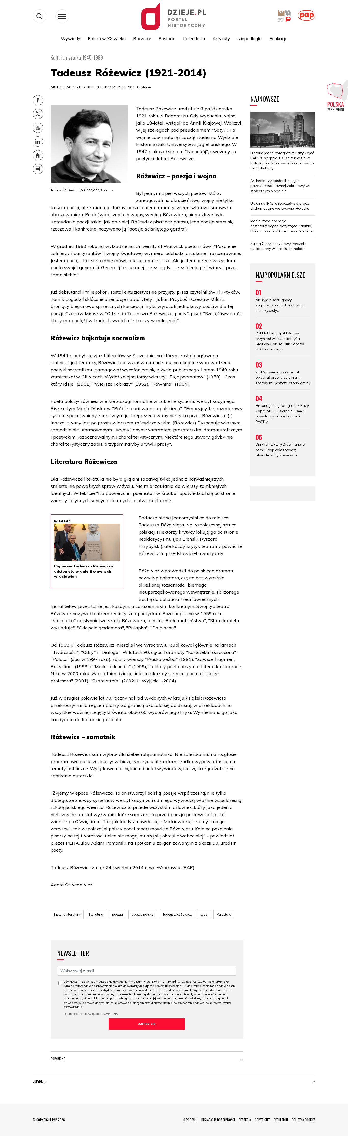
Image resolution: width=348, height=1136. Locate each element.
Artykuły (221, 38)
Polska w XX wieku (107, 38)
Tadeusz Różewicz (177, 914)
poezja (117, 914)
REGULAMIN (281, 1119)
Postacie (167, 38)
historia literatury (67, 914)
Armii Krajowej (205, 123)
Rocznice (142, 38)
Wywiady (70, 38)
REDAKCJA (245, 1119)
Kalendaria (194, 38)
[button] (241, 1059)
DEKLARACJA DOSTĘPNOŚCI (218, 1119)
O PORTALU (190, 1119)
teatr (204, 914)
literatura (96, 914)
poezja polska (143, 914)
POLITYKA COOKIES (303, 1119)
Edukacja (278, 38)
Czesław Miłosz (207, 299)
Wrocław (224, 914)
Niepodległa (249, 38)
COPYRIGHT (262, 1119)
